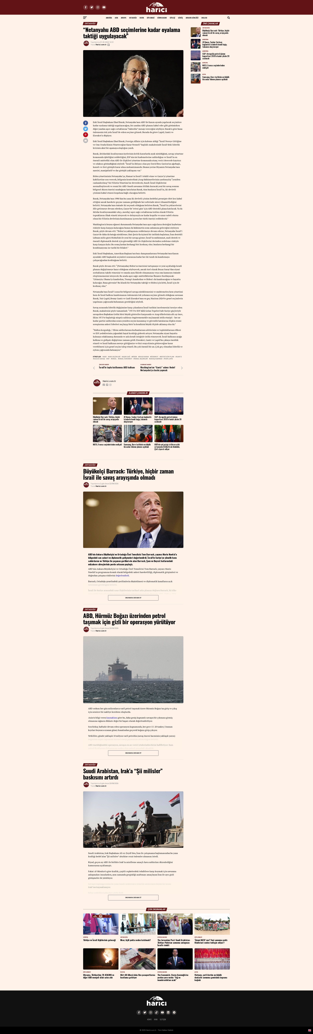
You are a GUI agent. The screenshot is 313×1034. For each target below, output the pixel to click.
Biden (134, 357)
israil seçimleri (141, 359)
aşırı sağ (126, 357)
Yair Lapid (169, 359)
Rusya (142, 17)
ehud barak (144, 357)
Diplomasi (150, 17)
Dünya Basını (162, 17)
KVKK (155, 1019)
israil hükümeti (125, 359)
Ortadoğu (133, 17)
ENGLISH (204, 17)
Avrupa (123, 17)
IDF (108, 359)
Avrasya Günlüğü (192, 17)
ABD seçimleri (114, 357)
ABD (105, 357)
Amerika (109, 17)
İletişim (163, 1019)
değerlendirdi (122, 575)
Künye (149, 1019)
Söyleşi (172, 17)
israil (114, 359)
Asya (116, 17)
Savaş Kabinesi (156, 359)
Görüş (180, 17)
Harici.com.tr (101, 45)
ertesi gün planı (167, 357)
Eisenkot (154, 357)
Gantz (179, 357)
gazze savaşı (99, 359)
